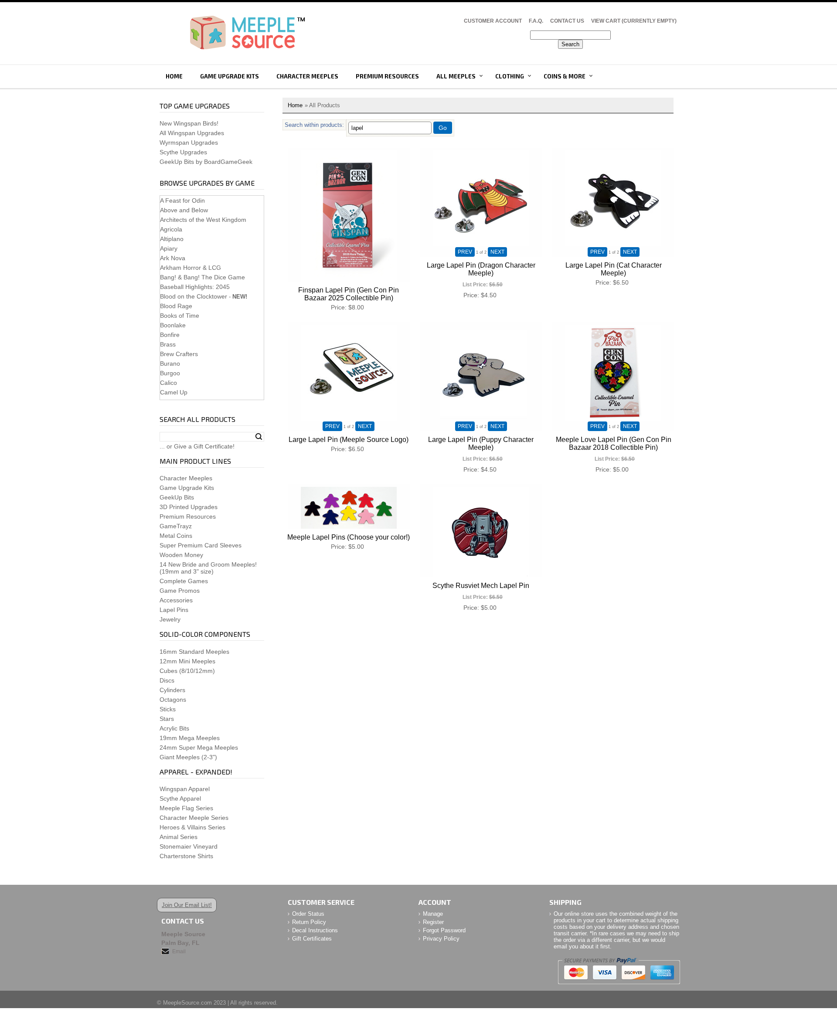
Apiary (168, 248)
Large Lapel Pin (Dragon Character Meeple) (481, 269)
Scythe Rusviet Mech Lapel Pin (480, 585)
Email (179, 951)
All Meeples (456, 76)
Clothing (509, 76)
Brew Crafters (179, 353)
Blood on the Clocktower (193, 296)
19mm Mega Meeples (190, 737)
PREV (465, 252)
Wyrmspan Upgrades (189, 142)
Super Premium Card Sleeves (201, 545)
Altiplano (172, 238)
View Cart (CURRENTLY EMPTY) (634, 21)
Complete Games (184, 581)
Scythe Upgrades (183, 152)
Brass (168, 344)
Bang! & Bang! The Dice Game (202, 277)
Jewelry (170, 619)
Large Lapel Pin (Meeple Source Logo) (348, 439)
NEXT (497, 252)
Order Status (308, 913)
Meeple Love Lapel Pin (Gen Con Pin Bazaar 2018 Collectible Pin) (613, 443)
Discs (167, 680)
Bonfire (170, 334)
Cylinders (172, 689)
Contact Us (567, 21)
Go (443, 127)
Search (258, 437)
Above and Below (184, 210)
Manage (433, 913)
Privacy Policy (441, 938)
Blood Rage (176, 305)
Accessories (176, 600)
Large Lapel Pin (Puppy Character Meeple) (481, 443)
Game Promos (180, 590)
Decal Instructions (315, 930)
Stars (167, 718)
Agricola (171, 229)
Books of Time (179, 315)
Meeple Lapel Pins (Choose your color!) (348, 537)
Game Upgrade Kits (229, 76)
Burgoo (170, 373)
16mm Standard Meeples (194, 651)
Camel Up (173, 392)
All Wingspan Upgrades (192, 132)
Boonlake (173, 325)
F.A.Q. (536, 21)
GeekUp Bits (177, 497)
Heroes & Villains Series (192, 827)
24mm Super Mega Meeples (199, 747)
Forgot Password (444, 930)
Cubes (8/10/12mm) (187, 670)
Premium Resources (387, 76)
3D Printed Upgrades (189, 506)
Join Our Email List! (187, 905)
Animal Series (178, 836)
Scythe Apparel (180, 798)
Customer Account (493, 21)
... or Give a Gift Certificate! (197, 446)
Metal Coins (176, 535)
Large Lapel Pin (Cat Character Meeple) (613, 269)
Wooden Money (181, 554)
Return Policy (309, 922)
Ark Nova (172, 258)
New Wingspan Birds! (189, 123)
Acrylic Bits (174, 728)
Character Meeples (307, 76)
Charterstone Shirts (186, 856)
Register (433, 922)
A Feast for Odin (182, 200)
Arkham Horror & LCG (190, 267)
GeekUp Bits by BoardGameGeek (206, 161)
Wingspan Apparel (185, 788)
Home (174, 76)
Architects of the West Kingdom (203, 219)
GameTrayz (176, 526)
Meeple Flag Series (186, 808)
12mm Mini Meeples (187, 661)
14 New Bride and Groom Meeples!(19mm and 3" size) (208, 568)
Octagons (173, 699)
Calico (168, 382)
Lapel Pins (174, 609)
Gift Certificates (312, 938)
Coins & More (564, 76)
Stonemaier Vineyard (189, 846)
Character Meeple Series (194, 817)
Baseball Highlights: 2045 (195, 286)
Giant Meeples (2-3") (188, 757)
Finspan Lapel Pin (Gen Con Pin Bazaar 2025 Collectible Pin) (348, 294)
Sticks (168, 709)
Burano (170, 363)
